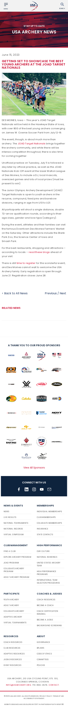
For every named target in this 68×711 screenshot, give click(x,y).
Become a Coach (45, 605)
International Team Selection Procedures (48, 581)
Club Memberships (46, 517)
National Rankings (47, 557)
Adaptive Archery (13, 617)
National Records (13, 528)
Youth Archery (11, 599)
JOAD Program (11, 562)
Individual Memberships (49, 511)
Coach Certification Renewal (47, 612)
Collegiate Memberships (49, 523)
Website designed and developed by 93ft (21, 704)
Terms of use (58, 696)
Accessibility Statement (34, 698)
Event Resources (12, 665)
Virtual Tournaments (15, 622)
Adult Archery (11, 605)
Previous (51, 293)
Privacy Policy (45, 696)
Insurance (42, 528)
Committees (43, 659)
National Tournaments (16, 523)
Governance (43, 642)
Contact (54, 684)
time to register (26, 263)
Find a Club (9, 551)
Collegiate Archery (14, 611)
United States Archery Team (48, 564)
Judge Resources (13, 659)
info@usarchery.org (18, 684)
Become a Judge (45, 619)
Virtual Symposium (14, 534)
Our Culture (43, 551)
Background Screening (49, 625)
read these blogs (39, 252)
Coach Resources (46, 599)
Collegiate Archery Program (14, 570)
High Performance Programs (46, 573)
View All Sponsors (34, 467)
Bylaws (40, 648)
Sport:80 (60, 704)
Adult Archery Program (16, 577)
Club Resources (12, 648)
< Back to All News (15, 293)
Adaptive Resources (14, 653)
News (6, 511)
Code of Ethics (44, 653)
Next (63, 293)
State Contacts (45, 534)
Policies (41, 665)
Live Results (10, 517)
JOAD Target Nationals (31, 143)
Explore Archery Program (17, 557)
